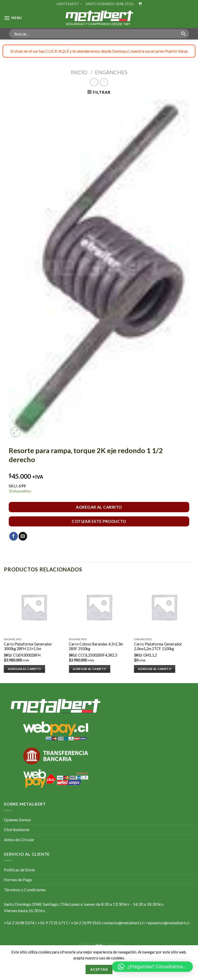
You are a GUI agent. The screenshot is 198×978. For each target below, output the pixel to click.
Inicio (79, 72)
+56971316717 (67, 4)
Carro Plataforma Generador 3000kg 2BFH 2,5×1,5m (28, 646)
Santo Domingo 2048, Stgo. (110, 4)
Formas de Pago (18, 879)
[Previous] (4, 630)
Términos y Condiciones (25, 889)
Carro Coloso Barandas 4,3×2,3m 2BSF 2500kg (96, 646)
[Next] (194, 630)
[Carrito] (140, 4)
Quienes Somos (17, 819)
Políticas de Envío (19, 869)
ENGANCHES (111, 72)
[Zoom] (16, 432)
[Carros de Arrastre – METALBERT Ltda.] (99, 17)
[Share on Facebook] (13, 536)
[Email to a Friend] (23, 536)
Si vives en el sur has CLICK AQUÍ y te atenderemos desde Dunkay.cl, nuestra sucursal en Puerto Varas (99, 51)
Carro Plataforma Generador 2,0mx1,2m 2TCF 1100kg (158, 646)
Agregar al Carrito (99, 506)
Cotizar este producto (99, 521)
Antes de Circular (19, 839)
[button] (152, 966)
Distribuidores (17, 829)
